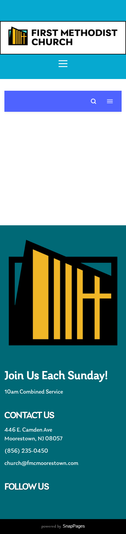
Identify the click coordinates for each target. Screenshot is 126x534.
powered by (63, 527)
